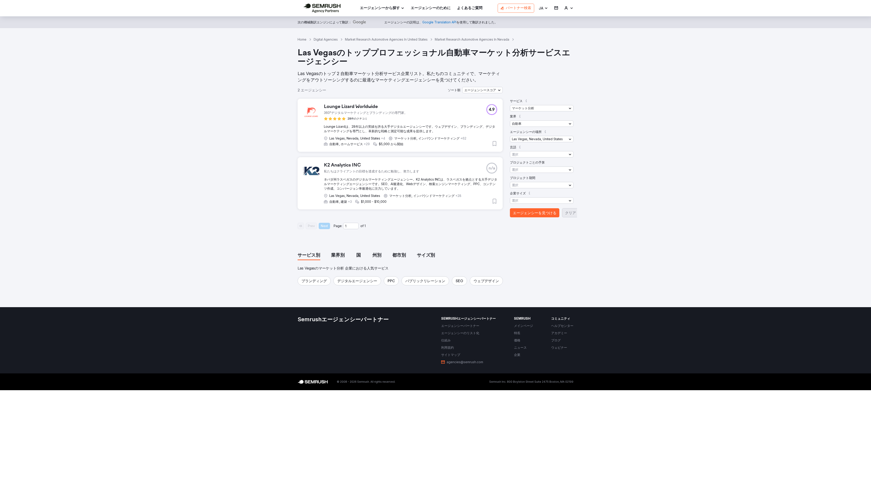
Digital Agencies (326, 39)
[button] (543, 8)
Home (302, 39)
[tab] (309, 255)
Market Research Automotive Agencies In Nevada (472, 39)
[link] (431, 8)
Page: (338, 226)
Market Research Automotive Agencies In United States (386, 39)
